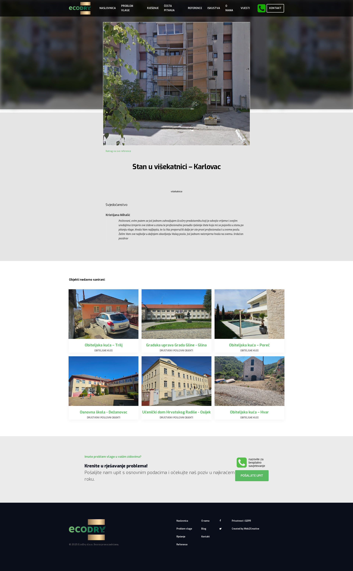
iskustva (213, 8)
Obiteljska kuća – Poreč (249, 345)
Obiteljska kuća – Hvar (249, 412)
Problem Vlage (127, 8)
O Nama (229, 8)
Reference (195, 8)
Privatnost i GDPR (241, 520)
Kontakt (205, 536)
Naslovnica (107, 8)
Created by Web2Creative (245, 528)
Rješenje (180, 536)
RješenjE (153, 8)
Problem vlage (184, 528)
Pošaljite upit (252, 476)
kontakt (275, 8)
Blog (203, 528)
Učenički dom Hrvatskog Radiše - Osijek (176, 412)
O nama (205, 520)
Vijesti (245, 8)
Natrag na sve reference (118, 151)
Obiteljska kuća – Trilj (103, 345)
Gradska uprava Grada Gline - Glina (176, 345)
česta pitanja (169, 8)
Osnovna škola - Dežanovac (103, 412)
